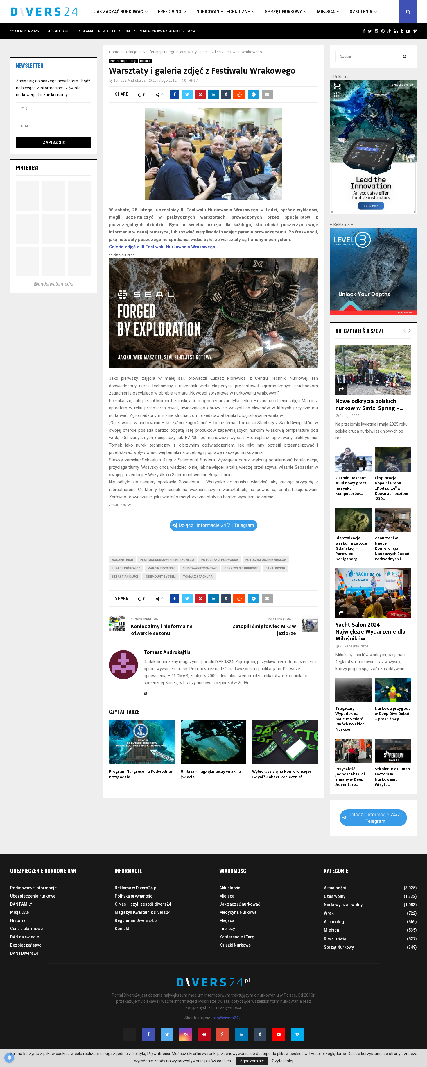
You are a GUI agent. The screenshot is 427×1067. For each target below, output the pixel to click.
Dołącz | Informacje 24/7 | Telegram (216, 525)
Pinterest (28, 168)
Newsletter (109, 31)
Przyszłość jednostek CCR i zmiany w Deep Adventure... (350, 777)
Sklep (130, 31)
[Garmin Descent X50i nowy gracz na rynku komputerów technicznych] (354, 459)
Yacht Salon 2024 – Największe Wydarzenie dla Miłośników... (371, 632)
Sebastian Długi (125, 576)
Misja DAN (20, 912)
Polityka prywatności (134, 896)
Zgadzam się (252, 1061)
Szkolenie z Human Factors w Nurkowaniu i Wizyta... (392, 777)
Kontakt (122, 928)
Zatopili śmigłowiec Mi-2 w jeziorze (264, 630)
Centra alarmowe (26, 928)
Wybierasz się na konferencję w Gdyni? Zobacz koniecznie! (281, 774)
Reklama (85, 31)
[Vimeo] (297, 1034)
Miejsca (326, 11)
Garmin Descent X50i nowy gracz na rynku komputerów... (351, 485)
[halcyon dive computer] (373, 212)
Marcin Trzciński (161, 568)
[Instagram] (185, 1034)
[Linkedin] (241, 1034)
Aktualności (230, 888)
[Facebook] (148, 1034)
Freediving (169, 11)
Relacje (145, 61)
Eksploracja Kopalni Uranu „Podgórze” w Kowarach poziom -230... (391, 488)
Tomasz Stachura (198, 576)
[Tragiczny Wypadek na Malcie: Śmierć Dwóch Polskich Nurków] (354, 690)
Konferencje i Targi (123, 61)
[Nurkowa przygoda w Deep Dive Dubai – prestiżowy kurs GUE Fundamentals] (393, 690)
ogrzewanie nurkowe (241, 568)
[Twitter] (167, 1034)
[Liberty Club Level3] (373, 313)
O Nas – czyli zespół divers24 (143, 904)
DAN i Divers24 (24, 953)
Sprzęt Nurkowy (283, 11)
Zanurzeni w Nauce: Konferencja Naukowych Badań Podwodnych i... (392, 548)
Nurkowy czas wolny (343, 904)
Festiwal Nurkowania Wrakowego (167, 559)
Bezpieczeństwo (26, 945)
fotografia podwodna (219, 559)
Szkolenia (361, 11)
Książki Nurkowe (235, 945)
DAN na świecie (24, 937)
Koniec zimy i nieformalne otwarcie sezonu (162, 630)
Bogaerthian (122, 559)
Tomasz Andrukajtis (130, 80)
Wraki (329, 913)
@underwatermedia (53, 284)
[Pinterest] (204, 1034)
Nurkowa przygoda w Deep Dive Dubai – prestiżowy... (393, 713)
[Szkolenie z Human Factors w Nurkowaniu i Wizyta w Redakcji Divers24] (393, 751)
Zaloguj (60, 31)
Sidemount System (160, 576)
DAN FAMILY (21, 904)
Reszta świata (337, 938)
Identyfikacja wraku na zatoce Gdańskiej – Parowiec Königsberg (351, 548)
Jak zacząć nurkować (118, 11)
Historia (18, 920)
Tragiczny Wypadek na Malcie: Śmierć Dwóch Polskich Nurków (350, 719)
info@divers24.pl (227, 1018)
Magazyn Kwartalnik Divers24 (167, 31)
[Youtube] (278, 1034)
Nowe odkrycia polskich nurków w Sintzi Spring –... (369, 404)
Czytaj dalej (282, 1061)
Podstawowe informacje (33, 888)
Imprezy (227, 928)
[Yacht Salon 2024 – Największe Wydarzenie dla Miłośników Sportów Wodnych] (373, 593)
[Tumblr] (260, 1034)
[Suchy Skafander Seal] (213, 366)
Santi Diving (275, 568)
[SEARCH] (405, 56)
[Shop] (358, 31)
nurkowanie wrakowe (200, 568)
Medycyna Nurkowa (237, 912)
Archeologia (336, 921)
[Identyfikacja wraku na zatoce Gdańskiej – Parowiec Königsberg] (354, 520)
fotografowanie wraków (265, 559)
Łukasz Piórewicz (126, 568)
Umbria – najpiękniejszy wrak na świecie (211, 774)
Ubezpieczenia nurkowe (32, 896)
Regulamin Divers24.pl (136, 920)
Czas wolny (334, 896)
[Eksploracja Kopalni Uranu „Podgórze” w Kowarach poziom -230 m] (393, 459)
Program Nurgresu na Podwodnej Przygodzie (140, 774)
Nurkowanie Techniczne (223, 11)
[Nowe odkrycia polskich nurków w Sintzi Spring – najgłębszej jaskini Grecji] (373, 370)
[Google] (222, 1034)
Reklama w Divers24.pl (136, 888)
